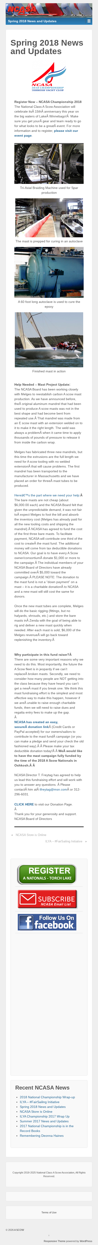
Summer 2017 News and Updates (44, 1121)
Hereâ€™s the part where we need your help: (47, 495)
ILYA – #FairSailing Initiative (63, 841)
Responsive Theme (54, 1241)
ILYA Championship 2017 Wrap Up (45, 1116)
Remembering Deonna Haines (42, 1135)
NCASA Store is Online (31, 835)
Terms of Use (49, 1212)
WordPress (86, 1241)
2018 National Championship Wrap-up (47, 1097)
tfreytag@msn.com (53, 789)
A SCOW (19, 1229)
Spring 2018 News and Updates (43, 1107)
